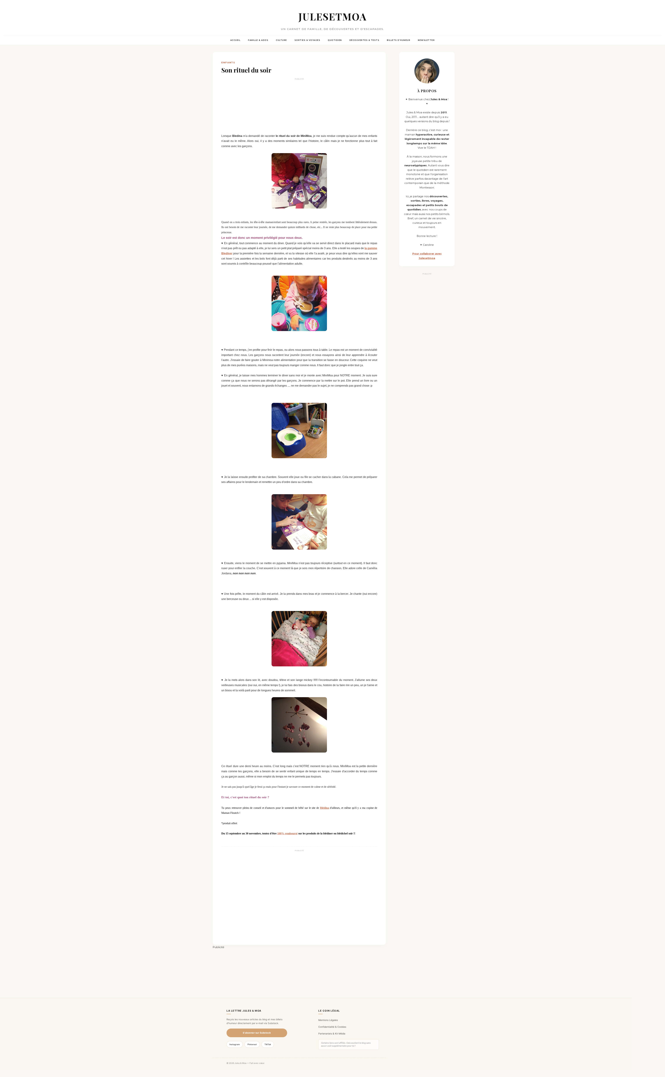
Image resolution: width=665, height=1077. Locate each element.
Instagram (234, 1044)
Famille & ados (258, 40)
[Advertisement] (299, 106)
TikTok (267, 1044)
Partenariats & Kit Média (331, 1033)
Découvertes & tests (364, 40)
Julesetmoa (332, 16)
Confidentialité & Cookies (332, 1026)
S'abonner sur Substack (257, 1032)
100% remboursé (287, 833)
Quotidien (335, 40)
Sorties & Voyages (307, 40)
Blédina (324, 807)
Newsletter (426, 40)
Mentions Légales (328, 1020)
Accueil (235, 40)
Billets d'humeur (398, 40)
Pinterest (252, 1044)
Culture (281, 40)
